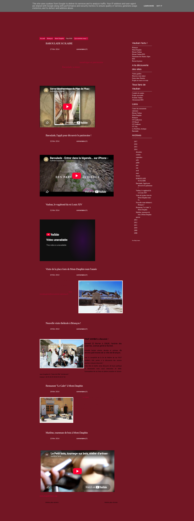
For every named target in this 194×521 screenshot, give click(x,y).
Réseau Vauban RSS (138, 54)
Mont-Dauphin (136, 50)
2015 (136, 147)
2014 (136, 149)
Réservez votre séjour (139, 76)
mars (137, 173)
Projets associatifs (137, 95)
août (137, 160)
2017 (136, 141)
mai (137, 168)
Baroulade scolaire (71, 67)
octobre (138, 155)
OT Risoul (135, 122)
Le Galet (86, 397)
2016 (136, 144)
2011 (136, 225)
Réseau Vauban (137, 52)
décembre (139, 152)
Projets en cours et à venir (140, 80)
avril (137, 171)
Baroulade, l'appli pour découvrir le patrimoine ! (144, 185)
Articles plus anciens (52, 502)
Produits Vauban (137, 98)
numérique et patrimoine (91, 62)
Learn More (149, 6)
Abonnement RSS (137, 100)
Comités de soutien (138, 93)
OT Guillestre (136, 124)
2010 (136, 228)
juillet (138, 163)
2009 (136, 230)
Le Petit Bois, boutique (139, 129)
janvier (138, 217)
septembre (139, 157)
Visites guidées (136, 74)
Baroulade (135, 131)
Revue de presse (137, 61)
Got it (159, 6)
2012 (136, 222)
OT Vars (135, 127)
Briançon (135, 47)
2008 (136, 233)
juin (137, 165)
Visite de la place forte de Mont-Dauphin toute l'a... (144, 197)
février (138, 176)
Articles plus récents (111, 502)
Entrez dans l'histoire (138, 78)
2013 (136, 220)
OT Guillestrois (137, 120)
